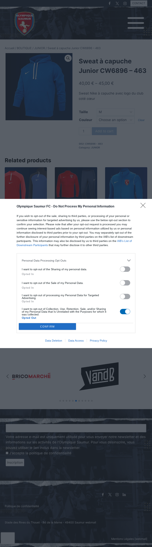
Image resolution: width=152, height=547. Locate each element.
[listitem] (76, 260)
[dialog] (76, 273)
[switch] (125, 269)
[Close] (144, 206)
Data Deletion (53, 340)
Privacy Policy (98, 340)
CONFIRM (47, 326)
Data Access (76, 340)
